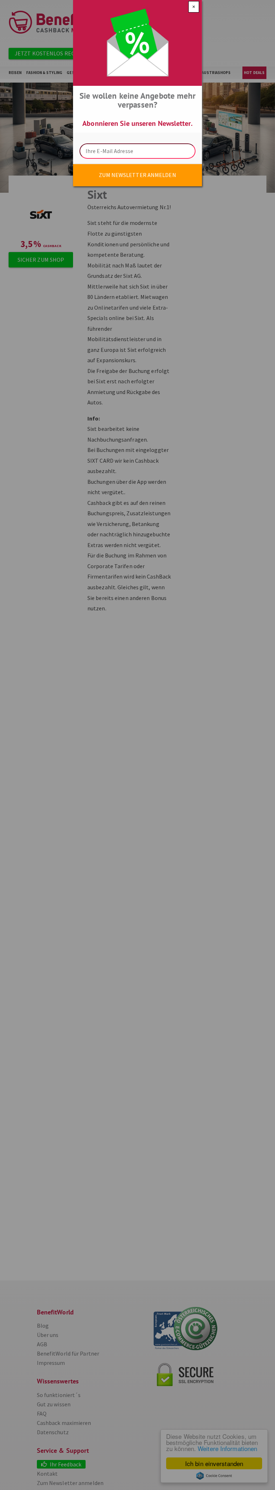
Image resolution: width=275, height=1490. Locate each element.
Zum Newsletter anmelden (137, 174)
